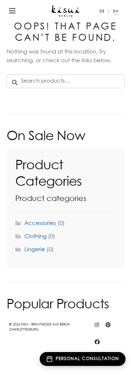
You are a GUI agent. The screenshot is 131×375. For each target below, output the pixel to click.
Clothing (35, 236)
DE (102, 11)
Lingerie (34, 249)
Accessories (40, 223)
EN (116, 11)
